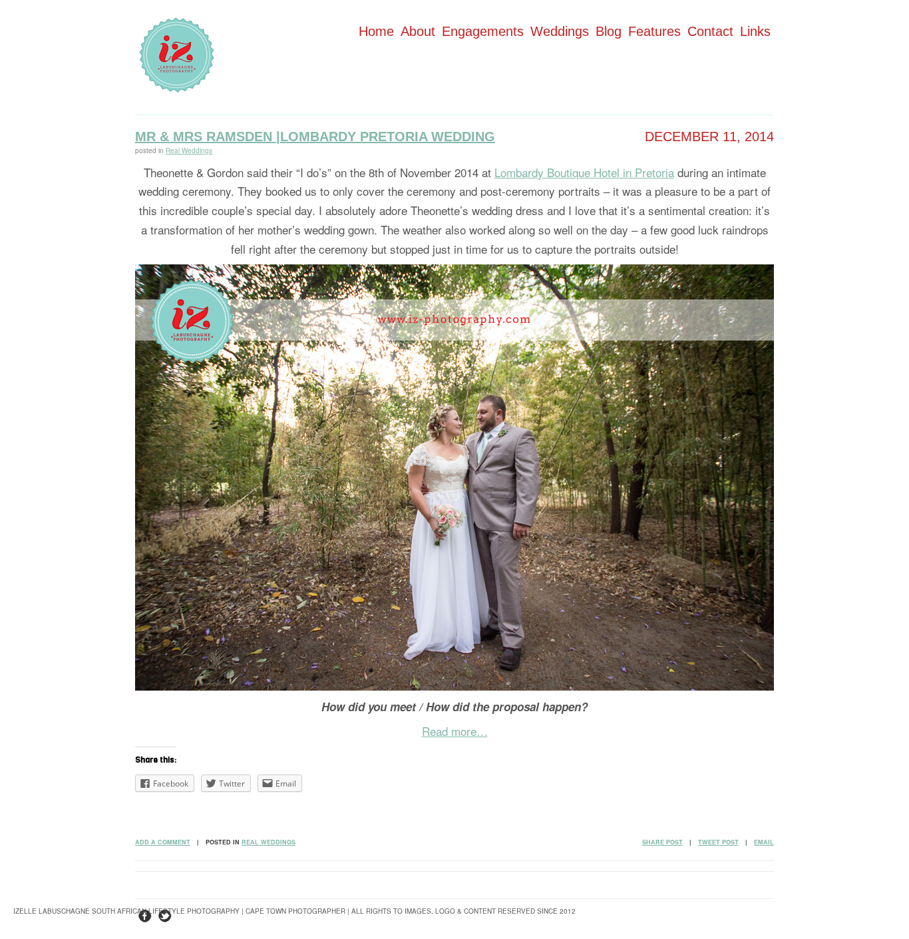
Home (376, 31)
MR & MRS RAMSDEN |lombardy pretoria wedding (315, 136)
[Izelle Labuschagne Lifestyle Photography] (176, 88)
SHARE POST (662, 842)
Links (755, 31)
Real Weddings (189, 150)
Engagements (483, 31)
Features (654, 31)
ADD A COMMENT (162, 842)
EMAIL (764, 842)
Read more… (455, 731)
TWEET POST (718, 842)
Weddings (559, 31)
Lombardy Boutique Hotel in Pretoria (584, 172)
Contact (710, 31)
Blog (609, 31)
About (418, 31)
